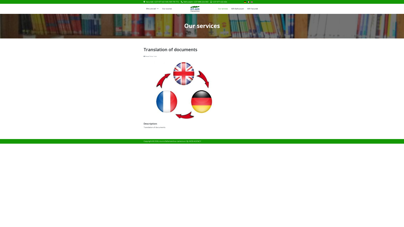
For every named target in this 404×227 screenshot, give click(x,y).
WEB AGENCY (195, 141)
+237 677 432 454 (219, 2)
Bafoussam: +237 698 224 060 (195, 2)
